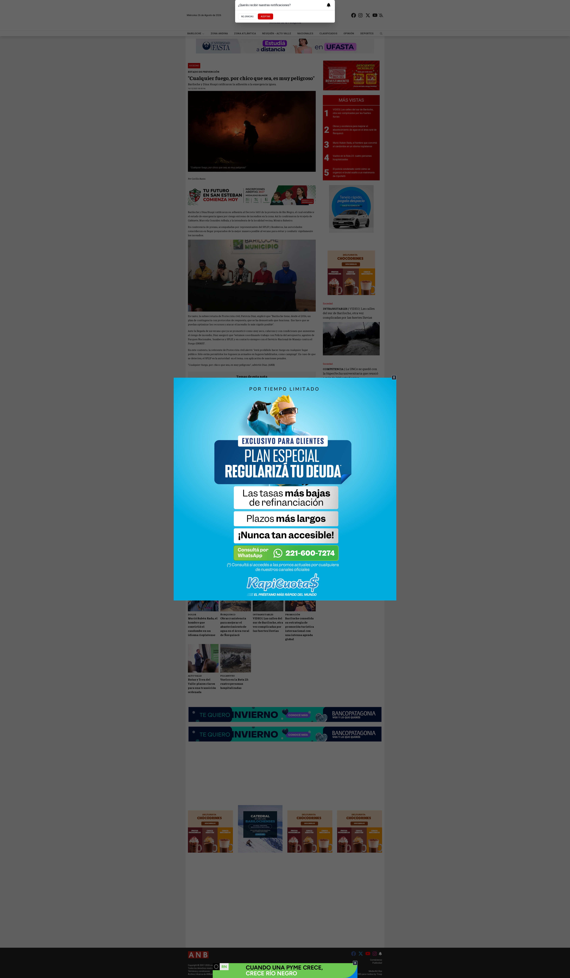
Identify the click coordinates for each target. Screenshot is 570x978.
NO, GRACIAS (247, 16)
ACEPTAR (265, 16)
